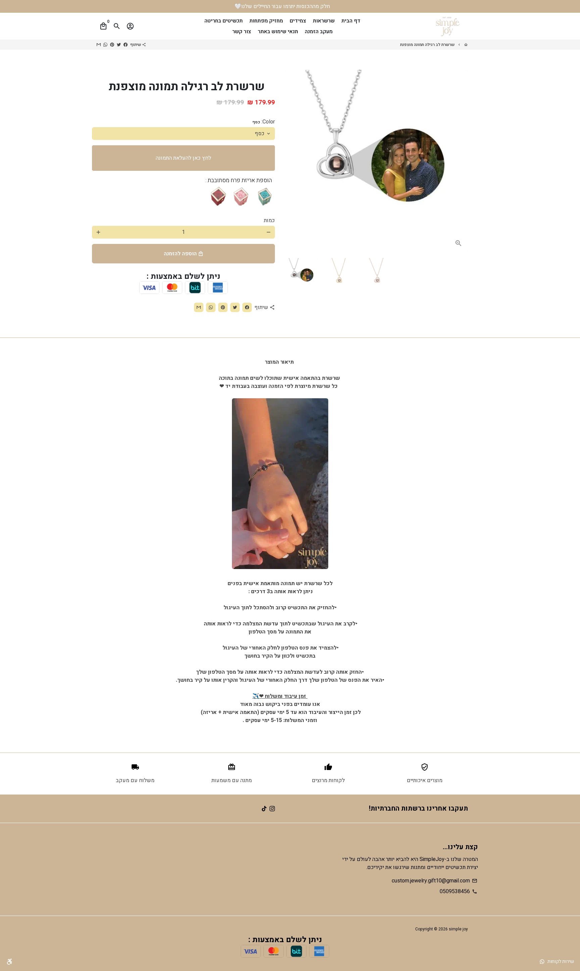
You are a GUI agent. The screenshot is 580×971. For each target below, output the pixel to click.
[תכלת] (265, 196)
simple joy (458, 929)
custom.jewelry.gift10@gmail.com (434, 881)
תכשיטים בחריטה (223, 21)
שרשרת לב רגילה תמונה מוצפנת (427, 45)
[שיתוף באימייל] (99, 45)
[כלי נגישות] (9, 961)
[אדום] (218, 196)
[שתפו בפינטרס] (112, 45)
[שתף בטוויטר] (119, 45)
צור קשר (241, 32)
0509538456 (458, 891)
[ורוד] (241, 196)
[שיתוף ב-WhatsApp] (105, 45)
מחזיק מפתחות (266, 21)
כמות (269, 220)
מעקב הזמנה (319, 32)
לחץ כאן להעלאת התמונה (183, 158)
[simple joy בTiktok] (264, 809)
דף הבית (350, 21)
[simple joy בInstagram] (272, 809)
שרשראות (324, 21)
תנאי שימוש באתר (278, 32)
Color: (263, 122)
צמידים (298, 21)
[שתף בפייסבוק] (126, 45)
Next (458, 161)
